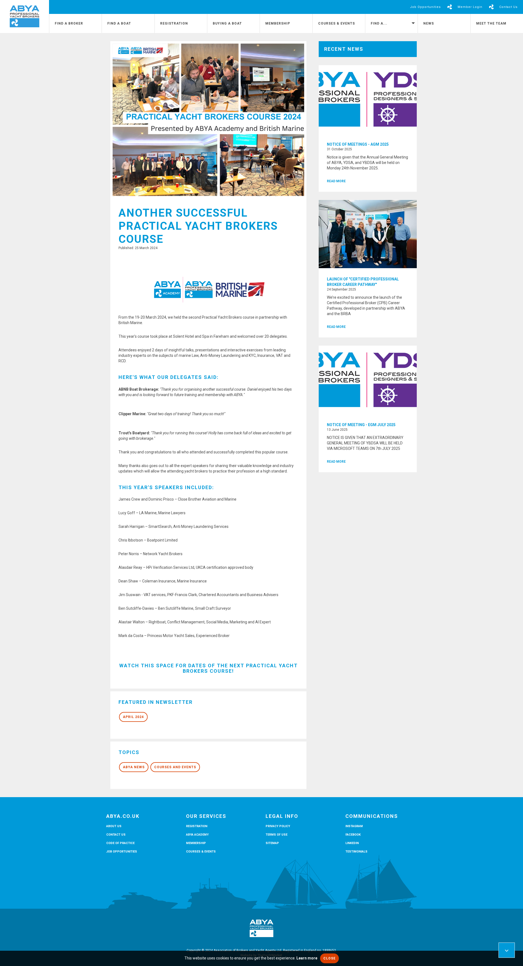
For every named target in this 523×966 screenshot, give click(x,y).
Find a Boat (119, 23)
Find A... (379, 23)
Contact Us (508, 7)
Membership (277, 23)
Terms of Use (276, 834)
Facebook (353, 834)
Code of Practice (120, 843)
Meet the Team (491, 23)
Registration (174, 23)
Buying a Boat (227, 23)
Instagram (354, 826)
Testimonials (356, 851)
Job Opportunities (425, 7)
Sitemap (272, 843)
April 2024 (133, 717)
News (428, 23)
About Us (113, 826)
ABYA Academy (197, 834)
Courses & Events (336, 23)
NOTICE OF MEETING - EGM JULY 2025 (361, 425)
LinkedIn (352, 843)
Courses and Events (175, 767)
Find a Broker (69, 23)
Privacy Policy (278, 826)
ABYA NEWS (134, 767)
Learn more (306, 958)
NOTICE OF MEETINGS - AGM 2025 (358, 144)
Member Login (470, 7)
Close (329, 958)
